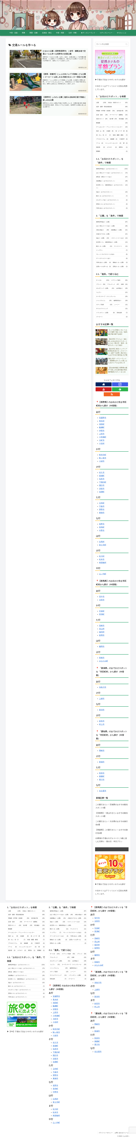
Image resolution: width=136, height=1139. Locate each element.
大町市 (101, 440)
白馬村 (101, 542)
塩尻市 (101, 479)
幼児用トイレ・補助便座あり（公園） (111, 242)
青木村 (101, 421)
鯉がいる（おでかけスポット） (111, 196)
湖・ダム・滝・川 (103, 135)
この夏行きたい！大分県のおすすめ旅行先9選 (111, 823)
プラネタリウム (102, 139)
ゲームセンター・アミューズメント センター (111, 127)
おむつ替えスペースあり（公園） (111, 226)
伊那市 (101, 431)
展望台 (123, 147)
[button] (126, 44)
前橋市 (101, 658)
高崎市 (101, 626)
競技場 (100, 147)
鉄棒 (124, 284)
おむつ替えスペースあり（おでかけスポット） (111, 173)
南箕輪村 (102, 563)
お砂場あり (122, 288)
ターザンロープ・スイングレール (111, 296)
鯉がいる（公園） (104, 246)
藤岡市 (101, 646)
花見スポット (101, 118)
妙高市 (101, 721)
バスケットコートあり (119, 238)
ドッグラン (111, 250)
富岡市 (101, 635)
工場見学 (123, 139)
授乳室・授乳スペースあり (111, 177)
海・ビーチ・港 (121, 131)
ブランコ (100, 284)
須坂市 (101, 489)
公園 (101, 102)
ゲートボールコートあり (111, 258)
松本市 (101, 559)
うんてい (111, 292)
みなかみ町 (103, 661)
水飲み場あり (102, 230)
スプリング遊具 (119, 280)
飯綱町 (101, 427)
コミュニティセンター (113, 143)
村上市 (101, 724)
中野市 (101, 530)
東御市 (101, 513)
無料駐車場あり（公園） (111, 222)
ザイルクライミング (111, 308)
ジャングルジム (103, 300)
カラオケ (112, 147)
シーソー (121, 304)
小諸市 (101, 461)
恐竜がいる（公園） (120, 266)
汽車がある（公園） (103, 262)
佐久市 (101, 473)
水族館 (109, 131)
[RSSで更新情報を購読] (112, 394)
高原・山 (100, 131)
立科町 (101, 503)
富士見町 (102, 545)
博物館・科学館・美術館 (105, 110)
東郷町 (101, 776)
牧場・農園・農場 (120, 135)
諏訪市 (101, 485)
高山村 (101, 629)
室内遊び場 (122, 110)
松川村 (101, 556)
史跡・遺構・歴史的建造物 (111, 106)
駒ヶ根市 (102, 458)
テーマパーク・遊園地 (119, 115)
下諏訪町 (102, 482)
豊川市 (101, 780)
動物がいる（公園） (120, 262)
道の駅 (113, 118)
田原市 (101, 773)
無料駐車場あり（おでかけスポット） (111, 169)
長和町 (101, 527)
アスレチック (113, 284)
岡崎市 (101, 751)
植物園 (113, 139)
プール (99, 143)
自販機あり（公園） (119, 230)
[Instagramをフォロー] (120, 384)
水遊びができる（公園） (111, 234)
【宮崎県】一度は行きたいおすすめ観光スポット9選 (111, 814)
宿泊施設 (123, 118)
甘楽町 (101, 611)
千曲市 (101, 506)
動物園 (111, 123)
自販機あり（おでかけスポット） (111, 181)
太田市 (101, 600)
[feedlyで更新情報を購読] (120, 389)
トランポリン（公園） (105, 312)
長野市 (101, 524)
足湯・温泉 (102, 115)
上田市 (101, 434)
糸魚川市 (102, 687)
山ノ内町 (102, 574)
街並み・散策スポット (118, 102)
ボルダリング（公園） (105, 288)
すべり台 (102, 280)
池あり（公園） (102, 238)
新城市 (101, 762)
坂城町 (101, 476)
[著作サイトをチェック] (104, 384)
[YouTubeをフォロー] (104, 389)
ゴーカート (111, 316)
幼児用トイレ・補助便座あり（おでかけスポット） (111, 186)
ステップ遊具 (104, 304)
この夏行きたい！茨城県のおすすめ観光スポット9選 (111, 806)
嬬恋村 (101, 632)
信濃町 (101, 492)
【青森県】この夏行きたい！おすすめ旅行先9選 (111, 831)
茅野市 (101, 509)
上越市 (101, 699)
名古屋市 (102, 791)
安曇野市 (102, 418)
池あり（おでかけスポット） (111, 192)
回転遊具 (122, 312)
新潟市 (101, 710)
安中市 (101, 597)
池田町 (101, 424)
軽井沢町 (102, 455)
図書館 (111, 151)
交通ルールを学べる (103, 266)
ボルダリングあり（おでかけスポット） (111, 200)
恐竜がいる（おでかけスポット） (111, 204)
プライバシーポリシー (106, 1133)
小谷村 (101, 443)
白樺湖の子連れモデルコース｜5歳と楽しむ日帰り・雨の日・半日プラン (111, 839)
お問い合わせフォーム (122, 1133)
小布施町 (102, 437)
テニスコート (120, 246)
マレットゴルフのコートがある (111, 254)
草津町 (101, 614)
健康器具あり (121, 300)
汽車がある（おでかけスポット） (111, 208)
